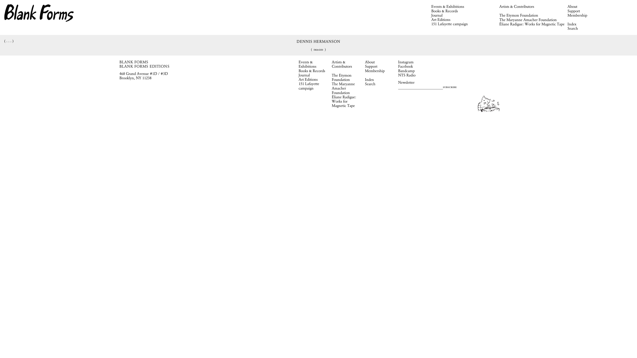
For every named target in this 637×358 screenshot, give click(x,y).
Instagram (406, 62)
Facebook (405, 66)
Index (571, 24)
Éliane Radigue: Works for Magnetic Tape (532, 24)
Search (572, 28)
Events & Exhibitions (447, 6)
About (572, 6)
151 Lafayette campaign (449, 24)
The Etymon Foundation (518, 15)
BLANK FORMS (133, 62)
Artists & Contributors (516, 6)
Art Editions (440, 19)
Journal (437, 15)
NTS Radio (407, 75)
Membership (577, 15)
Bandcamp (406, 71)
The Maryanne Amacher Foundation (528, 20)
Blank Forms (39, 13)
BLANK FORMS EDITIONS (144, 66)
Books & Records (444, 11)
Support (573, 11)
